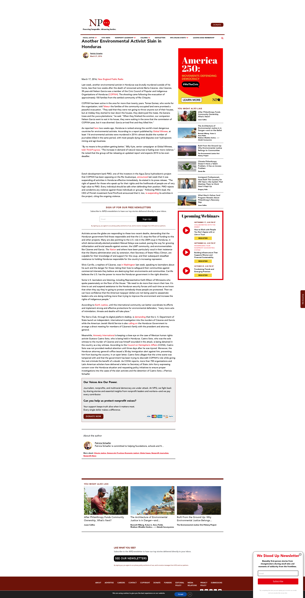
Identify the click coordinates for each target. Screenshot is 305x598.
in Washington (128, 264)
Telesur (106, 106)
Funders (168, 583)
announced (142, 177)
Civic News (106, 38)
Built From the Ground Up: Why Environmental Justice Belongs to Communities (210, 148)
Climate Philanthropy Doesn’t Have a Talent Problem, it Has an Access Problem (209, 165)
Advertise (109, 583)
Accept (180, 594)
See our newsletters (131, 558)
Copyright (145, 583)
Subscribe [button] (278, 581)
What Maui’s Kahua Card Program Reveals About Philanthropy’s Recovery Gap (209, 199)
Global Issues (145, 453)
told (91, 149)
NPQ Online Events (178, 38)
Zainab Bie (201, 171)
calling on (133, 323)
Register (203, 238)
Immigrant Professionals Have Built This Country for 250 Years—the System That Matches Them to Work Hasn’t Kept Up (210, 182)
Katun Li (213, 133)
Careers (121, 583)
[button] (300, 554)
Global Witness (160, 131)
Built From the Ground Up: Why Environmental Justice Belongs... (194, 519)
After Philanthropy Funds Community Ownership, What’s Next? (209, 114)
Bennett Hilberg (203, 133)
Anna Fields (202, 136)
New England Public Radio (110, 79)
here (96, 128)
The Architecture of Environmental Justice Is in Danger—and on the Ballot (210, 128)
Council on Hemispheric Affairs (142, 345)
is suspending (152, 193)
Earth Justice (101, 304)
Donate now (93, 416)
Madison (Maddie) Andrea (207, 138)
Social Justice (88, 38)
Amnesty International (104, 335)
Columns (144, 38)
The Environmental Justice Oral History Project (208, 155)
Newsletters (160, 38)
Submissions (216, 583)
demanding (140, 316)
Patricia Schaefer (96, 53)
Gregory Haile (203, 189)
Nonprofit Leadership (124, 38)
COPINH (113, 94)
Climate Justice (100, 453)
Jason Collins (202, 120)
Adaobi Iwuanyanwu (205, 140)
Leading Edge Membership (203, 38)
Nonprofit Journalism (159, 453)
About (98, 583)
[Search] (222, 38)
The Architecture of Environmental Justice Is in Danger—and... (148, 519)
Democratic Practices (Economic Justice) (123, 453)
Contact (133, 583)
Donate (217, 24)
